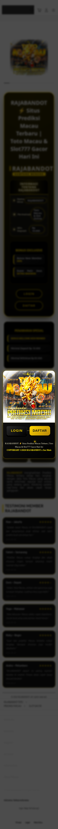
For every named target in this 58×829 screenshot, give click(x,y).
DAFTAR (40, 430)
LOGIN (17, 430)
